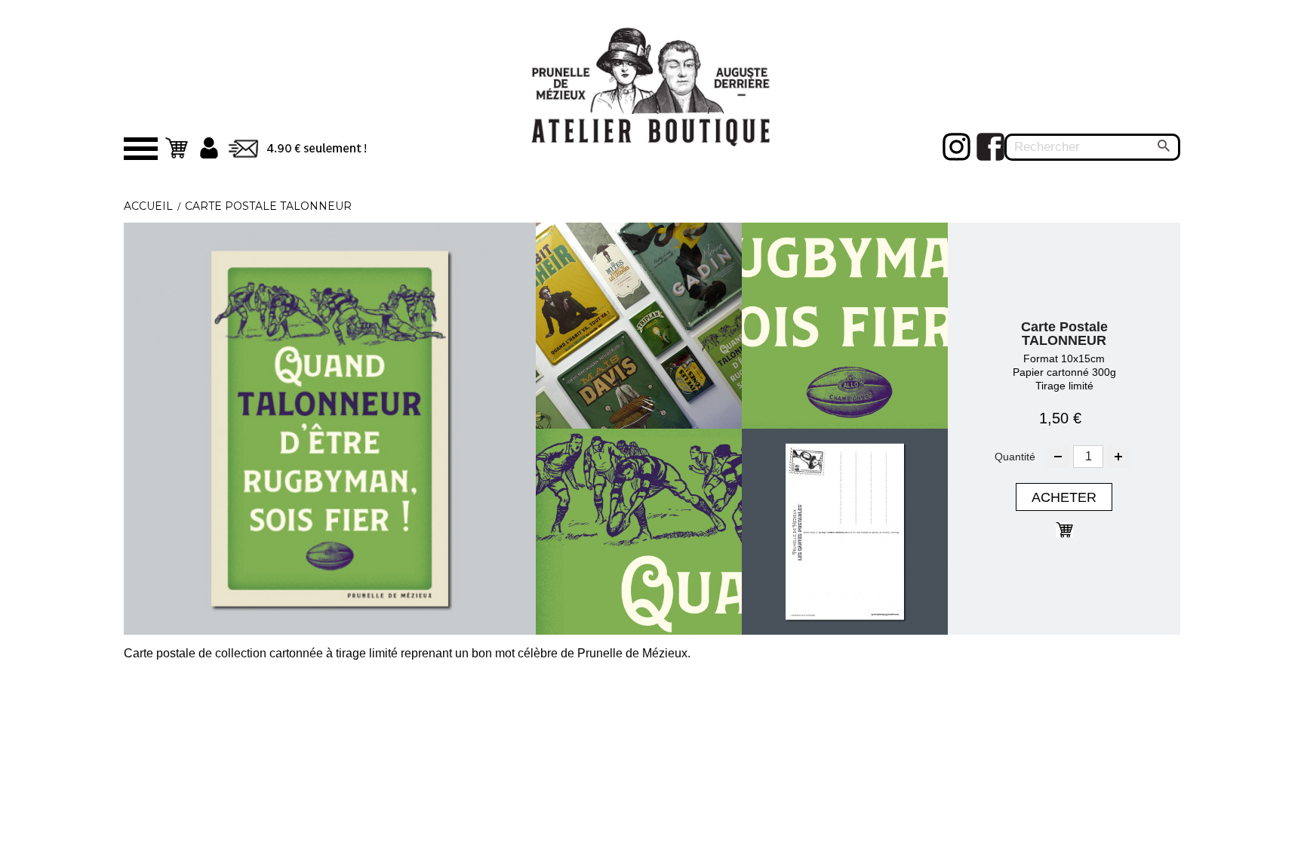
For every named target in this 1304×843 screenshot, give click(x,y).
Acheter (1064, 497)
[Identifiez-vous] (209, 148)
